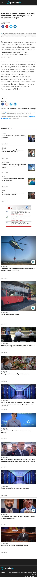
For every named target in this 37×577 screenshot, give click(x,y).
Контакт (34, 574)
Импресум (4, 572)
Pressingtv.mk (5, 112)
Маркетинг (11, 572)
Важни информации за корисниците (25, 572)
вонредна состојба (30, 109)
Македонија (12, 109)
